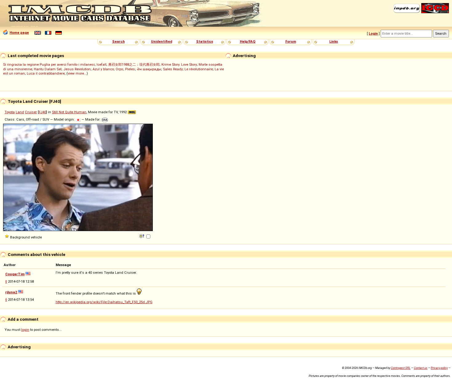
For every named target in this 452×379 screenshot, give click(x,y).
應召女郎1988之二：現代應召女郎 (134, 64)
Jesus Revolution (77, 69)
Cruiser (31, 112)
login (25, 329)
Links (333, 41)
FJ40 (42, 112)
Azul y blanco (103, 69)
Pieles (130, 69)
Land (20, 112)
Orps (119, 69)
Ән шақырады (149, 69)
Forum (290, 41)
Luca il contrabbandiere (46, 73)
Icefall (101, 64)
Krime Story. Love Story (179, 64)
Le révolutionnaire (198, 69)
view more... (77, 73)
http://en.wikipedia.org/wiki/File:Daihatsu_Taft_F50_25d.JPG (104, 302)
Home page (19, 32)
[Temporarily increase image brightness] (142, 236)
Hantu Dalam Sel (47, 69)
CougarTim (15, 274)
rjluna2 (11, 292)
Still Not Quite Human (69, 112)
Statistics (204, 41)
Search (118, 41)
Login (373, 33)
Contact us (420, 367)
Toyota (10, 112)
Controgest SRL (400, 367)
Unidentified (161, 41)
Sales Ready (173, 69)
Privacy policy (439, 367)
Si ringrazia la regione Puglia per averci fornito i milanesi (49, 64)
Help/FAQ (248, 41)
